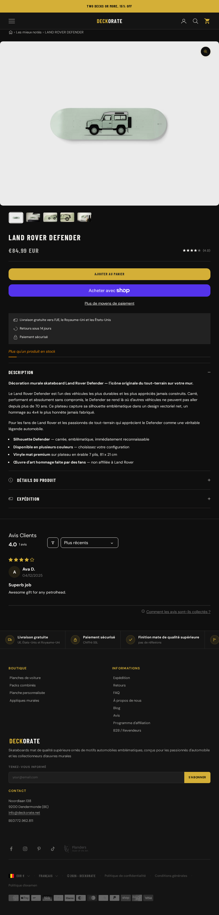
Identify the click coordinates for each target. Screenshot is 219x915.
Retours (119, 685)
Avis (116, 715)
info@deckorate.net (24, 812)
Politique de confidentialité (125, 876)
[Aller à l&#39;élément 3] (50, 217)
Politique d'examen (23, 885)
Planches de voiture (25, 678)
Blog (116, 708)
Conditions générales (171, 876)
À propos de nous (127, 700)
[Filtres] (52, 542)
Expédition (121, 678)
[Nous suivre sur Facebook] (11, 848)
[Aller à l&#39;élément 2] (33, 217)
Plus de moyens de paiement (109, 303)
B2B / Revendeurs (127, 730)
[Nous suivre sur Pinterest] (39, 848)
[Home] (11, 32)
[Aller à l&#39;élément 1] (16, 217)
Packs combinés (23, 685)
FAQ (116, 692)
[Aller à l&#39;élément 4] (67, 217)
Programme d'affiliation (131, 723)
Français (46, 876)
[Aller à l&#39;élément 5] (84, 217)
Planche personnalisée (27, 692)
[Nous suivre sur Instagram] (25, 848)
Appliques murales (24, 700)
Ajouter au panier (109, 274)
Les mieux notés (29, 32)
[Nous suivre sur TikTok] (53, 848)
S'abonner (197, 777)
